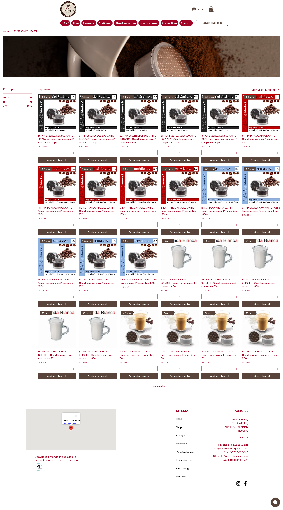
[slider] (4, 102)
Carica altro (159, 385)
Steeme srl (76, 460)
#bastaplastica (185, 451)
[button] (211, 9)
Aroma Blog (182, 468)
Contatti (181, 476)
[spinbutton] (57, 152)
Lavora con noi (184, 460)
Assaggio (181, 435)
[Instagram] (238, 483)
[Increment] (74, 152)
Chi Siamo (181, 443)
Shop (179, 427)
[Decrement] (40, 152)
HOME (179, 418)
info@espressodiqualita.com (230, 448)
